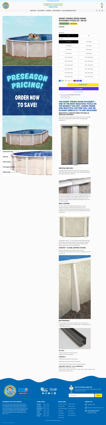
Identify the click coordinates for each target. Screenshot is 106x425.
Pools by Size (61, 415)
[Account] (99, 10)
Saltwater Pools (61, 406)
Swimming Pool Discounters (10, 422)
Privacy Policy (71, 410)
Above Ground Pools (62, 404)
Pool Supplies (61, 413)
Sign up (98, 395)
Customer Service (71, 404)
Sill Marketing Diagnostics (56, 420)
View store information (65, 97)
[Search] (97, 10)
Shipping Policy (71, 406)
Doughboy (60, 410)
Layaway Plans (61, 417)
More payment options (78, 91)
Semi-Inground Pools (62, 408)
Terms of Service (71, 413)
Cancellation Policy (72, 408)
